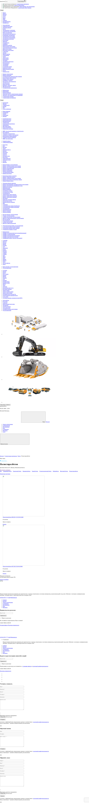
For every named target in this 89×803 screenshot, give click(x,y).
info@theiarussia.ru (12, 597)
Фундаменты (6, 132)
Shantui (4, 259)
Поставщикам (6, 426)
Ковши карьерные (7, 75)
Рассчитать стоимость (5, 404)
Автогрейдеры (6, 25)
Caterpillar (5, 240)
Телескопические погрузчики (10, 47)
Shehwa (4, 260)
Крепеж (4, 151)
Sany (4, 255)
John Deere (5, 248)
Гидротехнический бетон (9, 123)
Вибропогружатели (7, 187)
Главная (5, 600)
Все (1, 471)
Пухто (4, 70)
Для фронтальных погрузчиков (10, 309)
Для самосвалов (6, 307)
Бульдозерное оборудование (9, 77)
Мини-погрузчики (7, 49)
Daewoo (5, 241)
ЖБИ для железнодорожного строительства (13, 131)
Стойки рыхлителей (7, 222)
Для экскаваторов (7, 268)
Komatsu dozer (6, 281)
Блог (4, 428)
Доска (4, 148)
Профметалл (6, 22)
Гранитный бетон (7, 120)
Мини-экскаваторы (7, 32)
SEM (4, 258)
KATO (4, 249)
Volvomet (5, 286)
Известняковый (6, 111)
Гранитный (5, 115)
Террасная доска (6, 159)
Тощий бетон (6, 122)
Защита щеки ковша (7, 293)
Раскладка (5, 157)
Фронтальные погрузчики (9, 46)
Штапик (5, 162)
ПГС (4, 107)
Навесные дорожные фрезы (9, 199)
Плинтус (5, 154)
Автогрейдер (6, 300)
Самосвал (5, 302)
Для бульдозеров (7, 306)
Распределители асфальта (9, 202)
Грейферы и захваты (7, 80)
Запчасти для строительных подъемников (13, 95)
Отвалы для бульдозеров (8, 215)
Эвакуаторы (6, 57)
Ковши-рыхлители (7, 173)
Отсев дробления (7, 109)
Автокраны (5, 65)
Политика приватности (13, 625)
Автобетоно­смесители (8, 61)
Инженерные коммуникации (9, 136)
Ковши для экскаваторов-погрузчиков (12, 167)
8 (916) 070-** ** (4, 597)
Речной (4, 106)
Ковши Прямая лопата (8, 180)
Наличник (5, 152)
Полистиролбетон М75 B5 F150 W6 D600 (13, 566)
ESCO (4, 272)
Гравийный (5, 112)
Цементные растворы (8, 128)
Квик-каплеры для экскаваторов (10, 266)
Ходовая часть (6, 82)
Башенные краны (7, 67)
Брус (4, 146)
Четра (4, 264)
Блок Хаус (5, 144)
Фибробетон (6, 125)
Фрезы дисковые (7, 210)
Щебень (5, 14)
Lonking (5, 254)
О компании (6, 429)
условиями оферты (26, 666)
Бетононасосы (6, 62)
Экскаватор (5, 305)
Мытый (4, 104)
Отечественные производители (10, 295)
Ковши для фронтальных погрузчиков (12, 166)
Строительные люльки (8, 96)
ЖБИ (4, 19)
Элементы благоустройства (9, 137)
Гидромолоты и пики (8, 192)
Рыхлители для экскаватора (9, 81)
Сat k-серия (5, 296)
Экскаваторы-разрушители (9, 34)
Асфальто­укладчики (7, 26)
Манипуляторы (6, 54)
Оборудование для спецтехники (27, 6)
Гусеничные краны (7, 66)
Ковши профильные (7, 169)
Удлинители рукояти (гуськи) (10, 229)
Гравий (4, 113)
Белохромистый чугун (8, 288)
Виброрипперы (6, 188)
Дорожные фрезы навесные (9, 183)
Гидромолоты (6, 42)
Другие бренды (6, 263)
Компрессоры (6, 71)
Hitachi (4, 244)
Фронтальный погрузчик (9, 304)
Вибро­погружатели (7, 45)
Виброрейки (6, 91)
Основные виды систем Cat (9, 294)
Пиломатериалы (6, 21)
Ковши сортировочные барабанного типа (12, 185)
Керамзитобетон (6, 121)
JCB (4, 246)
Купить (4, 524)
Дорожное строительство (9, 133)
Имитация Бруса (7, 149)
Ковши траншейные (7, 171)
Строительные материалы (22, 4)
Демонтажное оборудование (9, 194)
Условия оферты (4, 625)
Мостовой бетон (7, 126)
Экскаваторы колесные (8, 39)
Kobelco (5, 250)
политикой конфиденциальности (40, 666)
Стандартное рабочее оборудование (11, 227)
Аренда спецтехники (19, 5)
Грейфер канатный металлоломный (11, 235)
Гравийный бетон (7, 118)
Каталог (48, 421)
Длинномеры (6, 55)
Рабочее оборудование (8, 79)
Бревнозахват (6, 231)
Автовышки (6, 64)
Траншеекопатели (7, 209)
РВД (4, 203)
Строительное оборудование (24, 7)
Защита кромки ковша (8, 291)
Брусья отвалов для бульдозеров (10, 214)
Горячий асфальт (7, 141)
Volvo (4, 261)
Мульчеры (5, 198)
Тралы (4, 56)
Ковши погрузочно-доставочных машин (12, 179)
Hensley (4, 275)
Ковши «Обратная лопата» (9, 177)
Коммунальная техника (8, 69)
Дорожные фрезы (7, 27)
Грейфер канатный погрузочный (10, 236)
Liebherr (5, 253)
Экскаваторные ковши (8, 172)
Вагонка (5, 147)
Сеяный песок (6, 105)
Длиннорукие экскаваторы (9, 31)
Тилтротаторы (6, 208)
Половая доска (6, 156)
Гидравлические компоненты (10, 87)
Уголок (4, 161)
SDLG (4, 256)
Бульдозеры (5, 40)
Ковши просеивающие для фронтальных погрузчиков (15, 184)
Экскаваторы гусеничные (9, 30)
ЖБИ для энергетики (8, 138)
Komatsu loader (6, 283)
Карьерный (5, 102)
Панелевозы (6, 59)
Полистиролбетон (7, 127)
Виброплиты (6, 90)
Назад (2, 10)
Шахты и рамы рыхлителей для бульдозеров (13, 218)
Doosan (4, 243)
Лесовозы (5, 60)
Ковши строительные (8, 74)
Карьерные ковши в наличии (10, 175)
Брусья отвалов (6, 219)
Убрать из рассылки (6, 618)
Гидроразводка (6, 193)
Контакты (5, 430)
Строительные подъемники (9, 97)
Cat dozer (5, 270)
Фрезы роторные (7, 212)
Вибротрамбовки (7, 92)
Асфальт (5, 20)
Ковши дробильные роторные (10, 195)
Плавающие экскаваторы (9, 35)
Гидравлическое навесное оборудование (12, 76)
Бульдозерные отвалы (8, 220)
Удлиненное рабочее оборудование (11, 228)
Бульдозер (5, 301)
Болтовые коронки (7, 289)
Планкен (5, 153)
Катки (4, 29)
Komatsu (5, 251)
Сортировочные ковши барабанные (11, 205)
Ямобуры (5, 41)
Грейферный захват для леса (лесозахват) (12, 238)
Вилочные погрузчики (8, 50)
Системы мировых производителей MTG (12, 298)
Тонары (4, 52)
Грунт (4, 16)
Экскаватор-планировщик (9, 37)
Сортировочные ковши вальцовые (11, 207)
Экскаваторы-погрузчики (9, 36)
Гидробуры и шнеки (7, 190)
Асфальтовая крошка (8, 142)
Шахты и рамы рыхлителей (9, 223)
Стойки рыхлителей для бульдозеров (11, 217)
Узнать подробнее (4, 579)
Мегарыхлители (6, 86)
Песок (4, 12)
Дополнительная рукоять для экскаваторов (13, 225)
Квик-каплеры (6, 84)
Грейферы (5, 44)
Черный (5, 116)
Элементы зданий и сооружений (10, 135)
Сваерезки (5, 204)
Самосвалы (5, 51)
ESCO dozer (5, 274)
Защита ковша (6, 290)
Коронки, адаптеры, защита (9, 85)
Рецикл (4, 15)
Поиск (44, 421)
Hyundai (5, 245)
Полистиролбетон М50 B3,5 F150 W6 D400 (13, 517)
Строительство (6, 425)
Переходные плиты (7, 200)
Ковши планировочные (8, 168)
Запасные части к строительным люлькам (13, 94)
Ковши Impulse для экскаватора (10, 164)
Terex (4, 285)
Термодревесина (7, 158)
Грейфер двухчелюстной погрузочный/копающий (14, 233)
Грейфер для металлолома (9, 234)
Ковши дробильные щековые (10, 197)
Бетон (4, 17)
